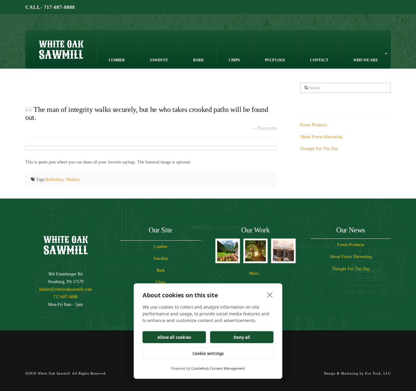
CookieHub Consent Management (218, 368)
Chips (160, 282)
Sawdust (160, 258)
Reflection (54, 179)
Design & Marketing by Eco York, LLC (357, 373)
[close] (270, 295)
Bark (161, 270)
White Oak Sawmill (68, 24)
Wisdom (72, 179)
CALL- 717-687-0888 (50, 7)
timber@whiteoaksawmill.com (65, 289)
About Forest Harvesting (321, 137)
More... (255, 273)
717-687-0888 (65, 297)
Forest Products (313, 125)
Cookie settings (208, 353)
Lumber (160, 246)
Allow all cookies (174, 337)
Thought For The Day (319, 148)
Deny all (242, 337)
